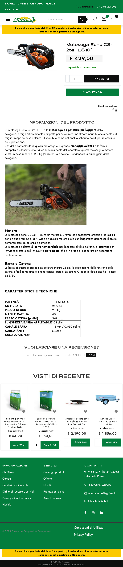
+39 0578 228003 (100, 485)
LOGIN (91, 355)
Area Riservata (52, 498)
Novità (10, 3)
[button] (31, 54)
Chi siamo (36, 3)
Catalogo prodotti (54, 472)
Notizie (50, 3)
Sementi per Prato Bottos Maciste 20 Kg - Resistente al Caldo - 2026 (46, 423)
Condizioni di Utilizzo (88, 527)
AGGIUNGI (19, 444)
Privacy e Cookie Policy (16, 498)
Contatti (11, 9)
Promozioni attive (53, 491)
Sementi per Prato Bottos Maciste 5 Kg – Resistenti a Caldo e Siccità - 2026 (15, 423)
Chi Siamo (8, 472)
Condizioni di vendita (15, 485)
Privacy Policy (83, 534)
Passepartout (44, 531)
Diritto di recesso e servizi (18, 491)
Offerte (22, 3)
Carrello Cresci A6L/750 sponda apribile (108, 421)
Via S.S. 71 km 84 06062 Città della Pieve (101, 474)
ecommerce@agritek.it (101, 493)
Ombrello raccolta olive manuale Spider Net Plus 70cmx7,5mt (77, 421)
